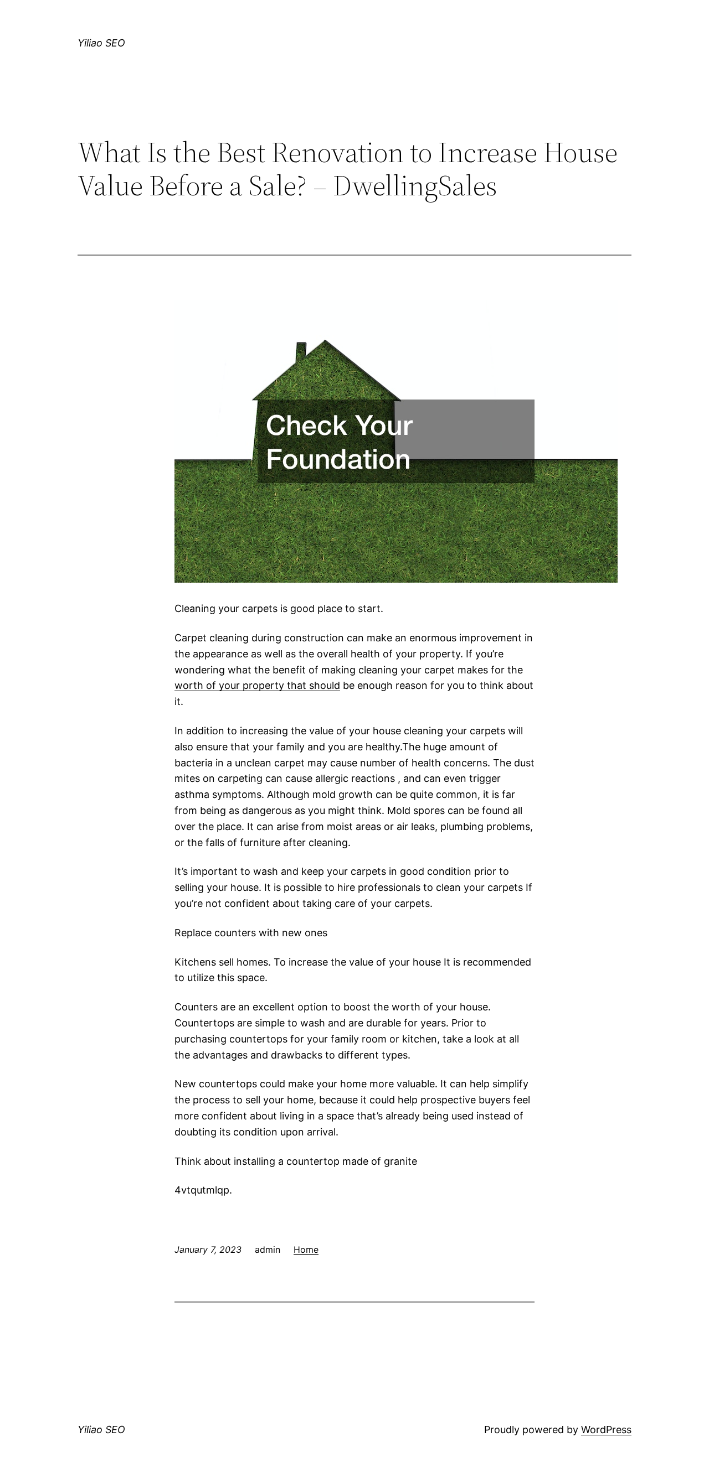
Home (306, 1249)
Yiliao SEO (101, 43)
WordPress (606, 1429)
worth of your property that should (257, 685)
